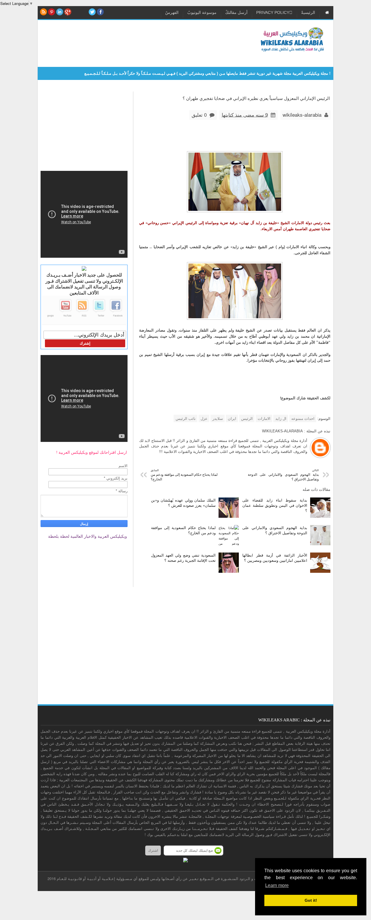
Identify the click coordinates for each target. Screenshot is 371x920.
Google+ (67, 11)
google (50, 315)
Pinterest (51, 11)
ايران (232, 418)
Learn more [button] (277, 885)
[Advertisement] (146, 40)
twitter (92, 11)
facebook (100, 11)
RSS (43, 11)
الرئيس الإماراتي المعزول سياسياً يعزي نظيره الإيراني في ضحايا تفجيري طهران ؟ (256, 98)
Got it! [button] (311, 900)
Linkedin (59, 11)
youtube (84, 11)
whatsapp (75, 11)
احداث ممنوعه (302, 418)
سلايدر (217, 418)
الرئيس (247, 418)
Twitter (101, 315)
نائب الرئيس (186, 418)
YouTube (67, 315)
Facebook (118, 315)
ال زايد (280, 418)
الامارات (264, 418)
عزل (204, 418)
